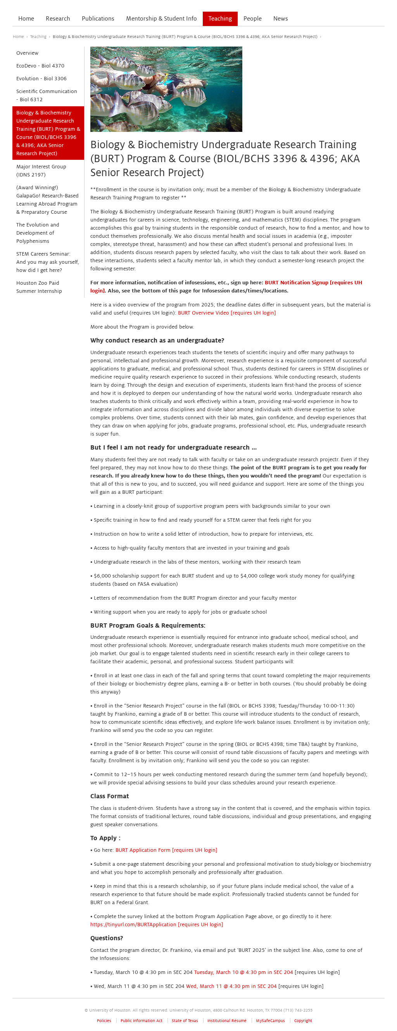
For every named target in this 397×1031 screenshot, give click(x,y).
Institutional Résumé (227, 1020)
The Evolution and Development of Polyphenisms (37, 233)
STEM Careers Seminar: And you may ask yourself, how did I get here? (47, 262)
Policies (104, 1020)
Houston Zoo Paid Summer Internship (39, 287)
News (280, 19)
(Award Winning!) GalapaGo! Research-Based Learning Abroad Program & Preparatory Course (47, 200)
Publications (98, 19)
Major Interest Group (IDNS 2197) (41, 171)
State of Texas (185, 1020)
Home (26, 19)
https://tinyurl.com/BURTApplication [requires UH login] (156, 924)
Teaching (220, 19)
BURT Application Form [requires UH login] (166, 850)
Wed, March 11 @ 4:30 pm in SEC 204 (231, 986)
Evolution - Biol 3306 (41, 78)
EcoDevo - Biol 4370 (40, 66)
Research (58, 19)
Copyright (303, 1020)
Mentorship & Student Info (161, 19)
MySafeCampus (270, 1020)
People (252, 19)
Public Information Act (141, 1020)
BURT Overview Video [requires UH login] (227, 313)
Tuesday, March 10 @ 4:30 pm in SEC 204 (243, 972)
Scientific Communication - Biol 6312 (46, 95)
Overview (27, 53)
